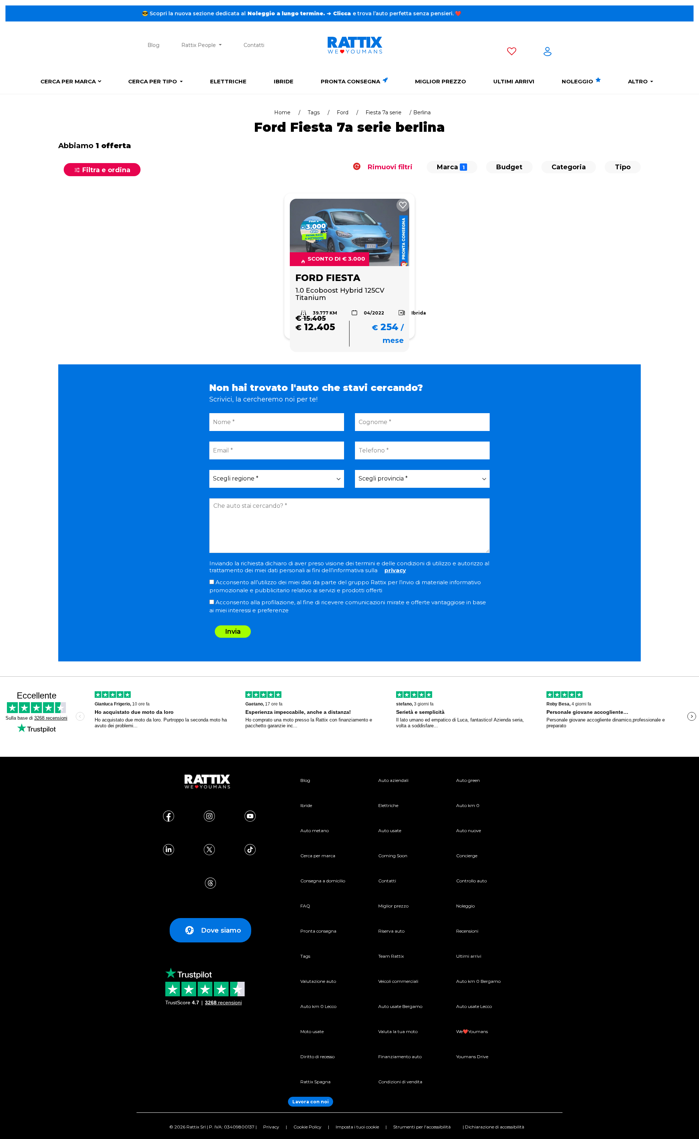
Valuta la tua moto (398, 1031)
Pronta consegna (351, 81)
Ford (342, 112)
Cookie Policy (307, 1127)
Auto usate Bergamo (400, 1006)
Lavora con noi (310, 1101)
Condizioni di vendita (400, 1081)
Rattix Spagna (315, 1081)
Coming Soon (392, 855)
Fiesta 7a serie (384, 112)
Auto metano (314, 830)
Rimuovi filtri (389, 167)
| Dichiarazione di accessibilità (493, 1127)
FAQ (305, 906)
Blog (153, 45)
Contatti (254, 45)
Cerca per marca (68, 81)
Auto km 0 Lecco (318, 1006)
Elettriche (228, 81)
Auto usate (389, 830)
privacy (395, 570)
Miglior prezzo (440, 81)
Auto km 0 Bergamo (478, 981)
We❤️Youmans (472, 1031)
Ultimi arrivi (513, 81)
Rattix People (199, 45)
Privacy (271, 1127)
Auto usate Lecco (474, 1006)
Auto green (468, 780)
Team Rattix (391, 956)
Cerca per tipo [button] (153, 81)
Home (282, 112)
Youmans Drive (472, 1056)
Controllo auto (471, 880)
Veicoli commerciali (398, 981)
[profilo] (547, 53)
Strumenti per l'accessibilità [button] (422, 1127)
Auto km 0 (467, 805)
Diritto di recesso (317, 1056)
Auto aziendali (393, 780)
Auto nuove (468, 830)
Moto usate (312, 1031)
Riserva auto (391, 931)
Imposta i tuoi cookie (357, 1127)
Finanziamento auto (400, 1056)
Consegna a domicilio (322, 880)
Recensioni (467, 931)
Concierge (466, 855)
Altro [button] (638, 81)
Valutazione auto (318, 981)
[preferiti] (511, 53)
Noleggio (578, 81)
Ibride (283, 81)
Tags (314, 112)
